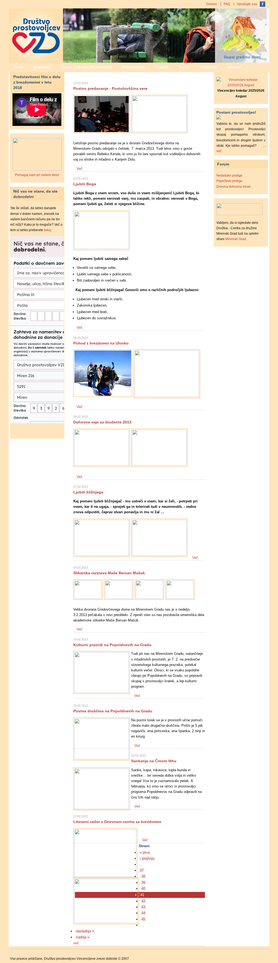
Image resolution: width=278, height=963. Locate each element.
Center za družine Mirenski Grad (87, 67)
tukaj (47, 230)
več (76, 943)
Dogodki (162, 67)
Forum (184, 67)
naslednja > (85, 931)
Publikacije (208, 67)
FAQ (227, 4)
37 (142, 870)
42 (143, 901)
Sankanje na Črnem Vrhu (153, 761)
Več (80, 169)
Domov (211, 4)
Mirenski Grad (235, 239)
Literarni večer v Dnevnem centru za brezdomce (117, 821)
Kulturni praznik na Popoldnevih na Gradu (112, 645)
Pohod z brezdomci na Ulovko (101, 343)
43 (143, 907)
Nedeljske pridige (229, 175)
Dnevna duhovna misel (233, 187)
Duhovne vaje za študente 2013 (102, 422)
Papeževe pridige (229, 181)
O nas (18, 67)
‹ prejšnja (147, 858)
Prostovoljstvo (133, 67)
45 (143, 919)
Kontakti (234, 67)
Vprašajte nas (247, 4)
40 (143, 889)
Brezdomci (42, 67)
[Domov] (36, 61)
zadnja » (82, 937)
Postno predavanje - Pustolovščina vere (110, 88)
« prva (145, 852)
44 (143, 913)
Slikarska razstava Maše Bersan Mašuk (109, 573)
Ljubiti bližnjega (88, 492)
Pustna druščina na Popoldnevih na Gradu (112, 711)
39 (143, 883)
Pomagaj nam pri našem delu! (37, 175)
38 (143, 876)
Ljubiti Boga (84, 184)
